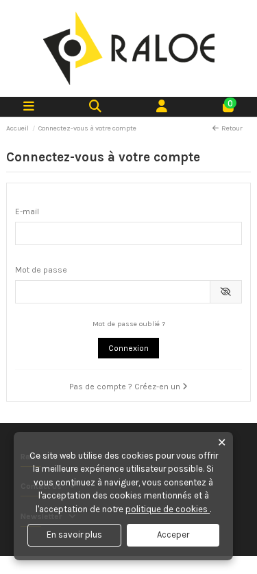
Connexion (128, 348)
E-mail (27, 211)
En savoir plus (74, 534)
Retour (232, 128)
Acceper (173, 534)
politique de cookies (167, 509)
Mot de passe (41, 270)
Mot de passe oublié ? (129, 323)
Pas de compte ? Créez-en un (125, 386)
